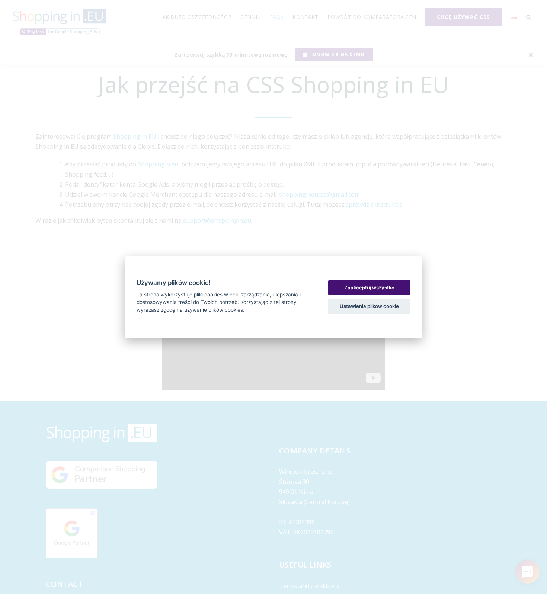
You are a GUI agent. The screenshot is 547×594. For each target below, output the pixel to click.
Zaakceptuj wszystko (369, 287)
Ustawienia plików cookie (369, 306)
